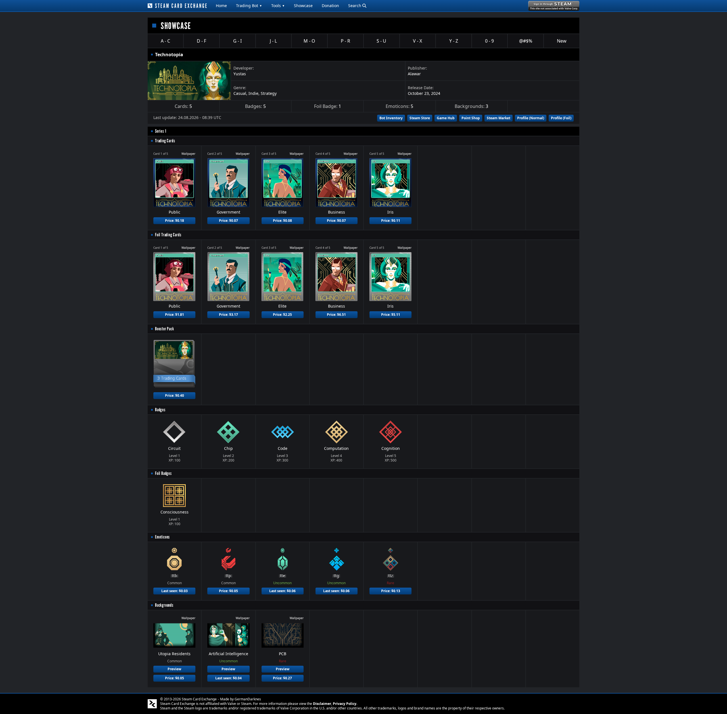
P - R (345, 41)
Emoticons (162, 537)
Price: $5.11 (390, 314)
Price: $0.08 (282, 220)
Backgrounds (164, 605)
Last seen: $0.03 (174, 590)
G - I (237, 41)
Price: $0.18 (174, 220)
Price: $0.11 (390, 220)
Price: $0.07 (228, 220)
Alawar (414, 73)
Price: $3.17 (228, 314)
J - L (273, 41)
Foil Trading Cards (168, 234)
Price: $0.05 (228, 590)
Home (221, 5)
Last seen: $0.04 (228, 678)
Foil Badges (163, 473)
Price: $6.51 (336, 314)
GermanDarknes (248, 699)
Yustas (239, 73)
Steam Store (420, 118)
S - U (381, 41)
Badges (160, 409)
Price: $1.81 (174, 314)
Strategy (269, 93)
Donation (330, 5)
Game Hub (446, 118)
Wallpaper (188, 154)
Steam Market (498, 118)
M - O (309, 41)
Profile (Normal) (530, 118)
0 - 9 (489, 41)
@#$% (525, 41)
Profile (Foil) (561, 118)
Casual (239, 93)
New (562, 41)
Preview (174, 669)
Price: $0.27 (282, 678)
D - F (201, 41)
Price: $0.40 (174, 395)
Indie (253, 93)
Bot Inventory (391, 118)
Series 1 (160, 131)
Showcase (303, 5)
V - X (417, 41)
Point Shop (470, 118)
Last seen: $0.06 (282, 590)
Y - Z (453, 41)
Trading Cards (165, 140)
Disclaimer (322, 703)
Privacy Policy (344, 703)
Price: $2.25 (282, 314)
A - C (165, 41)
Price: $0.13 (390, 590)
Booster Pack (164, 328)
